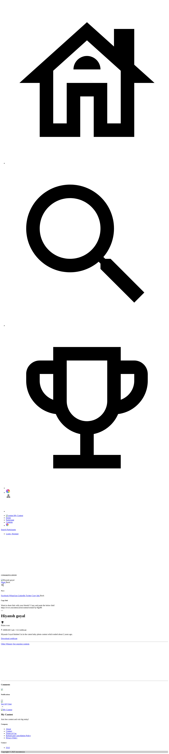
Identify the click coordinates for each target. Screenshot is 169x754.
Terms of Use (11, 733)
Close (9, 704)
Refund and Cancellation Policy (18, 736)
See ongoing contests (21, 644)
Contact (9, 731)
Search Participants (8, 530)
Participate (10, 520)
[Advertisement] (75, 554)
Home (8, 518)
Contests (9, 522)
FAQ (8, 748)
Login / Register (12, 534)
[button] (2, 707)
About (8, 729)
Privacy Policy (11, 738)
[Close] (2, 610)
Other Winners (6, 644)
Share (3, 582)
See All (4, 704)
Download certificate (9, 638)
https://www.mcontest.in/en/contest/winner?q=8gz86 (21, 608)
